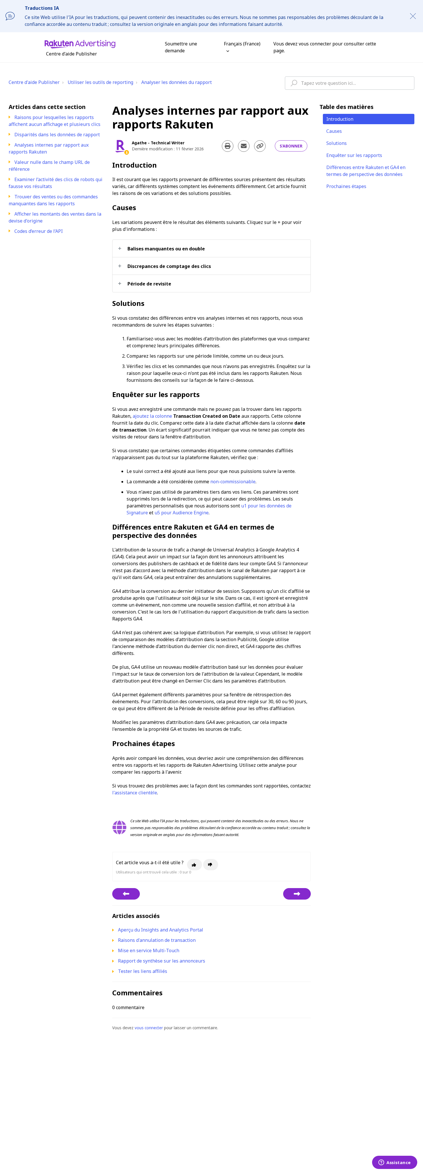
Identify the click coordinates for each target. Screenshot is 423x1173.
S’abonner (291, 146)
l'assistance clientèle (134, 792)
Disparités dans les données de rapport (57, 134)
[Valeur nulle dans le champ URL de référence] (297, 894)
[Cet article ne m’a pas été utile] (210, 864)
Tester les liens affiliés (142, 971)
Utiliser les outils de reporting (100, 82)
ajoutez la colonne (152, 416)
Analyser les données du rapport (176, 82)
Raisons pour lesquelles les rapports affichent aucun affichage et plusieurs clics (54, 120)
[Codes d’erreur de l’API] (126, 894)
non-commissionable (233, 481)
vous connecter (149, 1027)
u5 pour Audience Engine (182, 512)
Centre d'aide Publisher (34, 82)
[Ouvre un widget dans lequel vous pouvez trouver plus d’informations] (394, 1163)
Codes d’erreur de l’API (38, 231)
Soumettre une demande (181, 47)
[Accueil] (80, 43)
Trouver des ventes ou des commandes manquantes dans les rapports (53, 200)
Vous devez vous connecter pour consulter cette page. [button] (324, 47)
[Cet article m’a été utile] (194, 864)
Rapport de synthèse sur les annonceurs (161, 961)
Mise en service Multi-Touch (148, 950)
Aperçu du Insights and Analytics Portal (160, 930)
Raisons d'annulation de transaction (157, 940)
